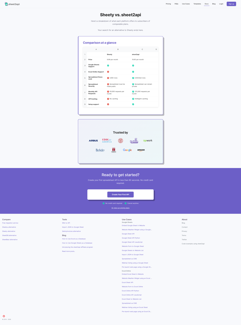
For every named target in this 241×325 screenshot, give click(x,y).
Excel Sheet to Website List (131, 299)
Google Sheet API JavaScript (132, 242)
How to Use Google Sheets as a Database (77, 243)
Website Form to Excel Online (132, 287)
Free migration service (10, 223)
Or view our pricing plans (120, 208)
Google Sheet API (128, 234)
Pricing (168, 4)
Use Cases (186, 4)
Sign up (231, 4)
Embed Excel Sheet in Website (133, 274)
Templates (197, 4)
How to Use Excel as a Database (74, 239)
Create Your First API (120, 195)
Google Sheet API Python (131, 238)
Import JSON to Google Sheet (73, 227)
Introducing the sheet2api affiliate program (77, 247)
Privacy (184, 231)
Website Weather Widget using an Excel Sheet (138, 278)
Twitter (184, 239)
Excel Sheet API (127, 282)
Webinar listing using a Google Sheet (135, 263)
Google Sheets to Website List (132, 250)
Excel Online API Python (130, 291)
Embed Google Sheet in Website (133, 225)
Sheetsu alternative (9, 227)
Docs (207, 4)
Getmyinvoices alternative (71, 231)
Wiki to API (66, 223)
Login (221, 4)
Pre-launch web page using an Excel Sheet (137, 311)
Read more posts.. (68, 251)
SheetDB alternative (9, 235)
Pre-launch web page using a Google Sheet (137, 267)
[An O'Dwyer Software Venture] (3, 316)
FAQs (176, 4)
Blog (213, 4)
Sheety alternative (8, 231)
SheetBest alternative (9, 239)
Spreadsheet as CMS (129, 259)
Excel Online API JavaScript (132, 295)
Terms (184, 235)
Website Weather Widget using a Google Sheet (138, 230)
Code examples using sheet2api (193, 244)
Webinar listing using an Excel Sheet (135, 307)
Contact (185, 227)
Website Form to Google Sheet (133, 246)
